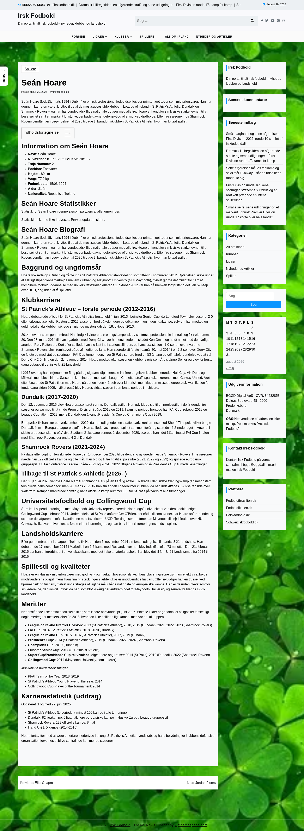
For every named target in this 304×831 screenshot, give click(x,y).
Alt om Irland (177, 36)
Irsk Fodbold (36, 15)
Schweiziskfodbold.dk (242, 522)
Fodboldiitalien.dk (239, 508)
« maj (230, 368)
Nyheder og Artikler (214, 36)
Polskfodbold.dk (238, 515)
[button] (4, 76)
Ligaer (98, 36)
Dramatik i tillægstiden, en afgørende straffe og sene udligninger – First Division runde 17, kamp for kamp (253, 156)
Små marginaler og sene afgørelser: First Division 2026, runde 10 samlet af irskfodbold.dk (254, 138)
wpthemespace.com (191, 825)
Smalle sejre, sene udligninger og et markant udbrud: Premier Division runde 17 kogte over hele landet (252, 212)
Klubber (122, 36)
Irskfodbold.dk (61, 92)
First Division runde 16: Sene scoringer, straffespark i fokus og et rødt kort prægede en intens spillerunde (251, 192)
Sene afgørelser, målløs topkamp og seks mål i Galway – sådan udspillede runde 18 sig (253, 173)
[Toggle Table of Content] (65, 133)
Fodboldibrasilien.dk (241, 500)
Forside (78, 36)
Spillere (146, 36)
